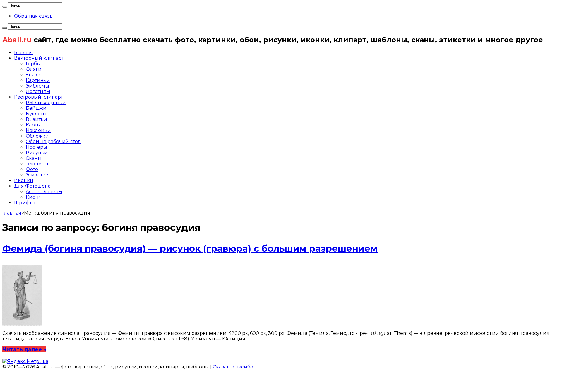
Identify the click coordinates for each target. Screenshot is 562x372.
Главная (23, 52)
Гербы (33, 63)
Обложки (37, 136)
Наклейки (38, 130)
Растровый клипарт (38, 97)
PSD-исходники (46, 102)
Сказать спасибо (233, 367)
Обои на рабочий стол (53, 141)
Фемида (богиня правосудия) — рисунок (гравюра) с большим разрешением (190, 248)
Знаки (33, 75)
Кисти (33, 197)
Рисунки (37, 152)
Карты (33, 125)
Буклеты (36, 113)
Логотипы (38, 91)
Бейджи (36, 108)
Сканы (34, 158)
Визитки (36, 119)
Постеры (36, 147)
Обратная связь (33, 16)
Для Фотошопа (32, 186)
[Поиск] (4, 7)
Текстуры (37, 164)
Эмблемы (37, 86)
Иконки (23, 180)
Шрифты (24, 202)
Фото (32, 169)
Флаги (34, 69)
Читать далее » (24, 349)
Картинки (38, 80)
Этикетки (37, 175)
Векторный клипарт (39, 58)
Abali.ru (17, 39)
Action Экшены (44, 191)
